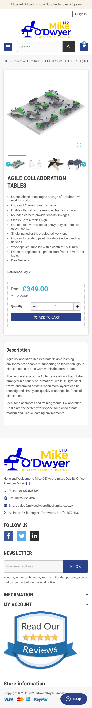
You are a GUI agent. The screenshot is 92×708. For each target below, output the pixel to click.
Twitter (21, 536)
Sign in (80, 14)
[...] (28, 483)
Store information (24, 683)
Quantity (17, 306)
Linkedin (34, 536)
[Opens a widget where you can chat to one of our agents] (73, 699)
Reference (14, 272)
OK (77, 566)
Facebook (8, 536)
